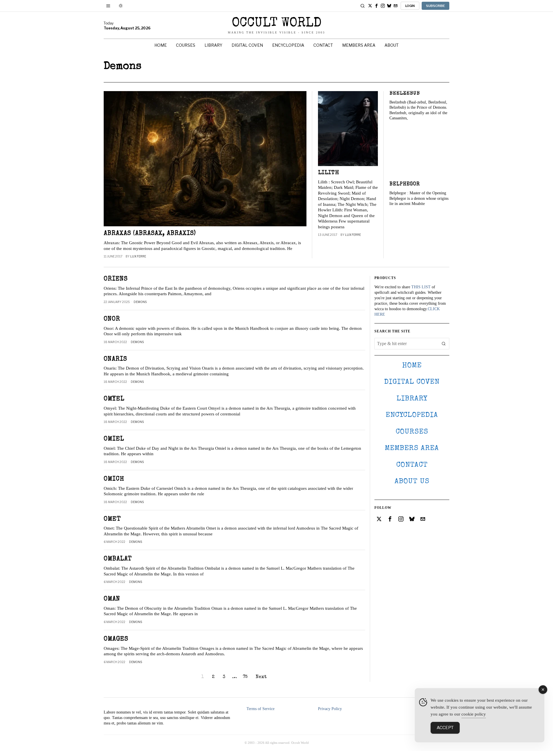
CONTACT (412, 465)
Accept (445, 727)
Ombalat (118, 559)
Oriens (116, 279)
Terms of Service (260, 709)
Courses (412, 432)
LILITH (328, 173)
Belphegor (404, 184)
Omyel (114, 399)
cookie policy (473, 714)
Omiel (114, 439)
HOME (412, 365)
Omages (116, 639)
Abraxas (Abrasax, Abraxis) (150, 234)
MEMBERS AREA (412, 448)
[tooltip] (370, 6)
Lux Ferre (138, 256)
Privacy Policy (330, 709)
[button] (443, 343)
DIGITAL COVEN (412, 382)
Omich (114, 479)
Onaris (115, 359)
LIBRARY (412, 398)
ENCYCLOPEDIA (412, 415)
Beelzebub (404, 93)
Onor (112, 319)
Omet (112, 519)
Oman (112, 599)
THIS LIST (421, 287)
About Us (412, 481)
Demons (140, 302)
